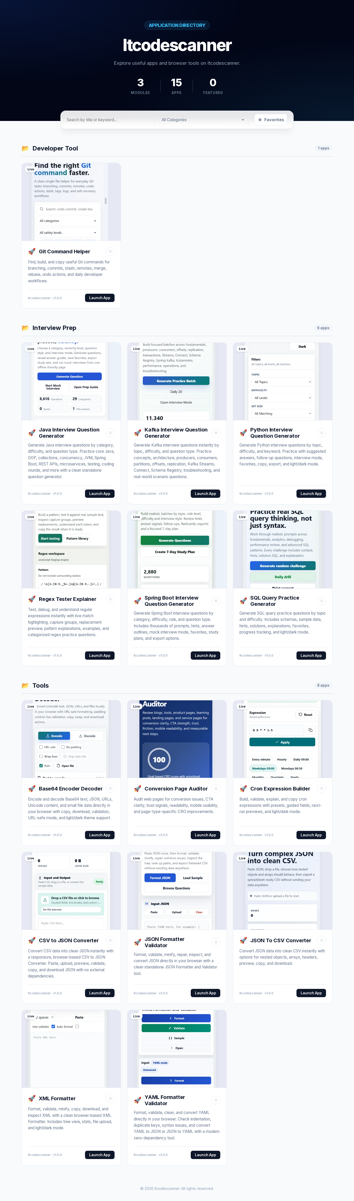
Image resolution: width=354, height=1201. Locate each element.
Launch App (99, 298)
